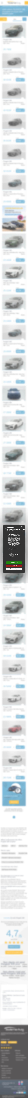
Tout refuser (14, 565)
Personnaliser (14, 568)
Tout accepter (14, 562)
